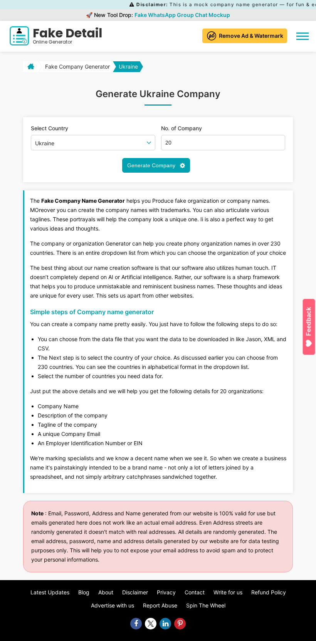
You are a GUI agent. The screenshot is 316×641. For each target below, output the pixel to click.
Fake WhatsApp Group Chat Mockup (182, 15)
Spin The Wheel (205, 605)
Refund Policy (268, 592)
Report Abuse (160, 605)
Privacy (166, 592)
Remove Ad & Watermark (251, 35)
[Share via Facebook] (136, 623)
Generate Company (152, 165)
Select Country (49, 128)
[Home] (30, 66)
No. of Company (181, 128)
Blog (83, 592)
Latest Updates (49, 592)
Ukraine (128, 66)
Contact (195, 592)
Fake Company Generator (77, 66)
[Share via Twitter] (150, 623)
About (105, 592)
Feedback (309, 321)
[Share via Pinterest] (180, 623)
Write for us (227, 592)
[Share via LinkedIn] (165, 623)
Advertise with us (112, 605)
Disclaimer (135, 592)
